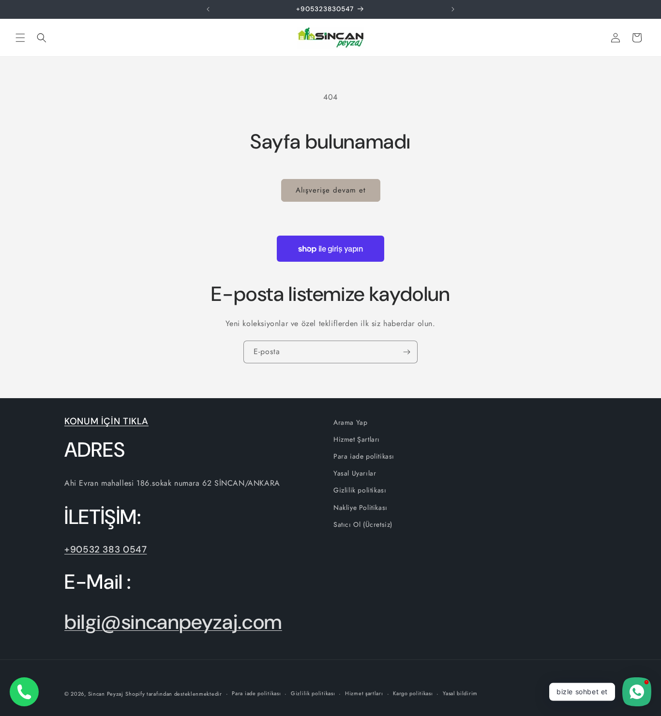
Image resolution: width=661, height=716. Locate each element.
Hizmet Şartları (356, 439)
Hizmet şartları (364, 693)
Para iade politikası (363, 456)
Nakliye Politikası (360, 507)
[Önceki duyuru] (208, 9)
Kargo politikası (413, 693)
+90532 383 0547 (105, 549)
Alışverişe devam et (331, 190)
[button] (20, 37)
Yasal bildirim (460, 693)
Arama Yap (350, 422)
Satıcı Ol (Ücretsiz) (362, 524)
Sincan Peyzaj (105, 694)
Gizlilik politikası (359, 490)
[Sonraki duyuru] (453, 9)
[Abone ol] (406, 352)
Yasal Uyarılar (354, 473)
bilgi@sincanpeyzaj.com (173, 622)
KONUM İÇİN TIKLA (106, 421)
